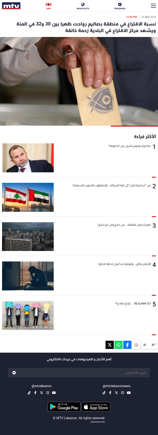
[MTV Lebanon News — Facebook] (110, 393)
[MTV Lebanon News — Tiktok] (104, 393)
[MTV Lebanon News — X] (116, 393)
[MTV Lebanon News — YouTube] (129, 393)
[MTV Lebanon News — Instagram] (123, 393)
